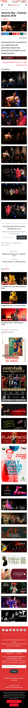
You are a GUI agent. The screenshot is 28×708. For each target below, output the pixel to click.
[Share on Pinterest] (14, 34)
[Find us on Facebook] (3, 630)
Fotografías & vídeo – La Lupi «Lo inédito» (13, 305)
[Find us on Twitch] (21, 630)
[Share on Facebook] (3, 34)
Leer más (14, 704)
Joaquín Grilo (5, 245)
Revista (6, 9)
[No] (26, 699)
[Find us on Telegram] (24, 630)
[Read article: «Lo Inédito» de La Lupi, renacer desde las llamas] (14, 278)
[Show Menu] (2, 5)
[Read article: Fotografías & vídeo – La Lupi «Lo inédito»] (14, 297)
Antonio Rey (8, 243)
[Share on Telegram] (7, 34)
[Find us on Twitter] (7, 630)
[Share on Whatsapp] (21, 34)
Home (2, 9)
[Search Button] (26, 5)
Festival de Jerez (13, 9)
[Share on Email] (18, 34)
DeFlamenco (6, 19)
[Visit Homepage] (14, 5)
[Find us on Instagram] (14, 630)
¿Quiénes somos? (14, 685)
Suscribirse (21, 237)
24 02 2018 (13, 19)
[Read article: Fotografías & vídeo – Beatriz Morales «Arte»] (14, 314)
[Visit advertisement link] (14, 1)
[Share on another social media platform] (25, 34)
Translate (18, 653)
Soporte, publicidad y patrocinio (14, 687)
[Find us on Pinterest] (10, 630)
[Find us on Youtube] (17, 630)
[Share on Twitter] (10, 34)
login (6, 329)
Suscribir (14, 671)
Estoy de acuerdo (14, 701)
